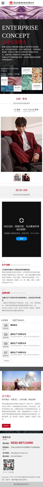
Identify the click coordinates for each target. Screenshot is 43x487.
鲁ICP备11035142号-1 (19, 480)
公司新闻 (4, 320)
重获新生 (13, 325)
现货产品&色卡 (18, 320)
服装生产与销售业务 (18, 334)
